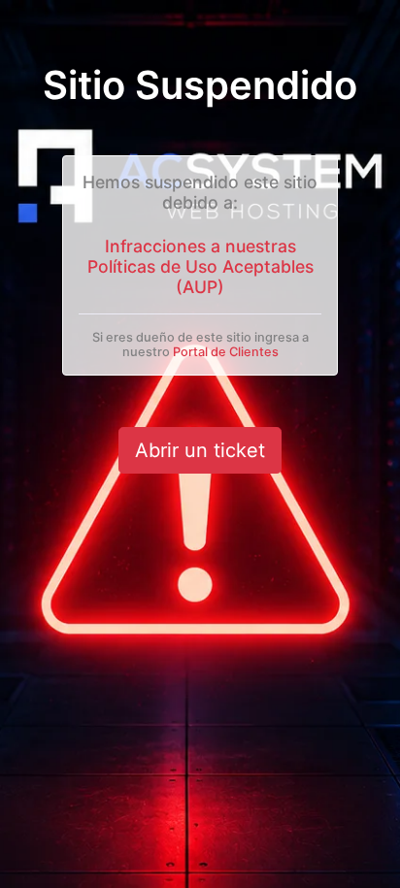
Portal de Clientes (226, 352)
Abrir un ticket (200, 450)
